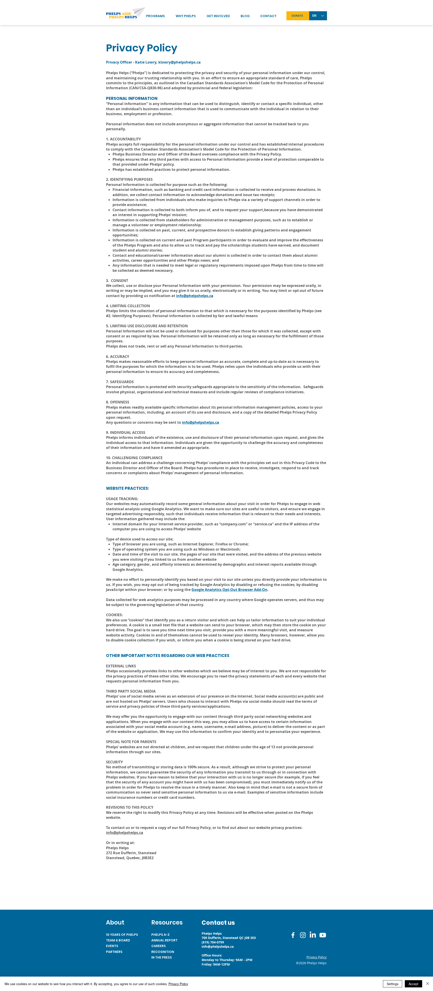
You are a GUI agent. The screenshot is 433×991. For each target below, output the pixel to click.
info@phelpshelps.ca (194, 295)
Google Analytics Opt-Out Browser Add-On (229, 589)
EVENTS (112, 946)
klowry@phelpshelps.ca (179, 62)
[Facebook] (293, 935)
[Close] (427, 983)
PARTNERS (114, 952)
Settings (392, 984)
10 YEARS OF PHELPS (122, 934)
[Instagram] (303, 935)
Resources (167, 922)
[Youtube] (323, 935)
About (115, 922)
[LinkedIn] (313, 935)
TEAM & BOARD (118, 940)
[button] (221, 16)
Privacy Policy (178, 984)
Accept (413, 984)
